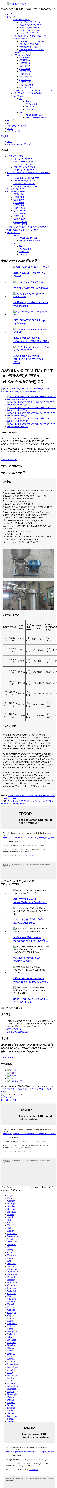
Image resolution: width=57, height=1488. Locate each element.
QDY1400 (24, 65)
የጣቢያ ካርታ (22, 1089)
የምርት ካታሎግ (14, 131)
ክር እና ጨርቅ (19, 95)
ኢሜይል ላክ (6, 1097)
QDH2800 (24, 60)
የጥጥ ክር (30, 109)
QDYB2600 (25, 71)
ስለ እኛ (10, 120)
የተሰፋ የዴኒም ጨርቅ (35, 115)
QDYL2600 (25, 79)
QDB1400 (24, 57)
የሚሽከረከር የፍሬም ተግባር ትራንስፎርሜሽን (33, 90)
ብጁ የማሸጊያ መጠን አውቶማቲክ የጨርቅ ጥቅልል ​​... (30, 900)
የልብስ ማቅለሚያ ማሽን (30, 33)
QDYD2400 (25, 74)
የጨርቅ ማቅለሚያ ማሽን (31, 25)
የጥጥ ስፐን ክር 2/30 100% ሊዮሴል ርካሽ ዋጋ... (28, 921)
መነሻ (9, 14)
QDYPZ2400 (26, 85)
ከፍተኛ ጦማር (36, 1089)
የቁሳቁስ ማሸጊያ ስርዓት (30, 44)
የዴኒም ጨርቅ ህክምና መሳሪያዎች (28, 93)
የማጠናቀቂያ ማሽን (22, 55)
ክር (20, 98)
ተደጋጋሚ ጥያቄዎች (16, 125)
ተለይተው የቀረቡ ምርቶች (19, 144)
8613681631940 (9, 1100)
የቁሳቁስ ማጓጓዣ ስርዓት (30, 46)
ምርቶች (11, 16)
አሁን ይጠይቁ (7, 1057)
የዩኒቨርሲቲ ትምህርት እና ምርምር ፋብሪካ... (27, 959)
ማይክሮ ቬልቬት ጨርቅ (36, 117)
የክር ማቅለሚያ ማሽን (29, 22)
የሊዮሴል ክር (31, 104)
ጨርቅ (22, 112)
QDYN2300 (25, 82)
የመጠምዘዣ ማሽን (22, 52)
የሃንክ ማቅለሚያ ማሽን (30, 30)
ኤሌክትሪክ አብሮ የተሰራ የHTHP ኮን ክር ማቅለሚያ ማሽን (28, 359)
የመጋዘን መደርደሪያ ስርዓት (31, 49)
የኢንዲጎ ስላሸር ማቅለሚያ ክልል (31, 288)
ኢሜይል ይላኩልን (9, 459)
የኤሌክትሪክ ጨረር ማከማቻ (32, 41)
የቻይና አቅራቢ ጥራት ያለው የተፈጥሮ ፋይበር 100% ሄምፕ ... (31, 980)
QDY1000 (24, 63)
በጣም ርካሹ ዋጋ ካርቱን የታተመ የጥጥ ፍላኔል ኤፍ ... (30, 1000)
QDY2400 (24, 68)
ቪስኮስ (28, 101)
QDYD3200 (25, 76)
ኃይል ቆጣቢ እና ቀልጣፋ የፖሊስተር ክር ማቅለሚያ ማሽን (31, 339)
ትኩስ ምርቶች (7, 1089)
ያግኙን (10, 128)
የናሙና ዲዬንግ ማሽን (29, 27)
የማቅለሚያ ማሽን (21, 19)
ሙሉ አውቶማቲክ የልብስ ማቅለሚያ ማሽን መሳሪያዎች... (30, 939)
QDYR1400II (26, 87)
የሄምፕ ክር (30, 106)
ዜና (8, 123)
